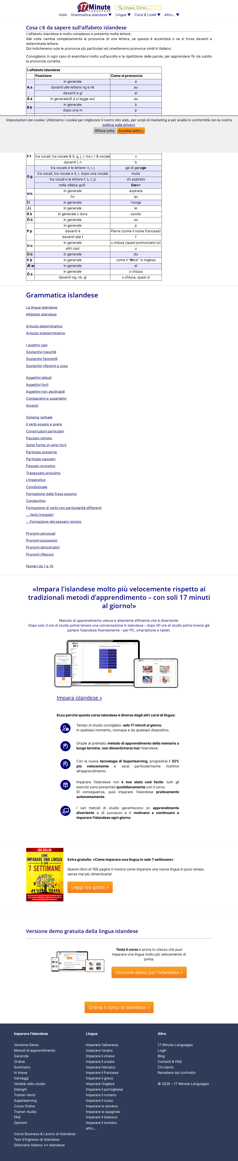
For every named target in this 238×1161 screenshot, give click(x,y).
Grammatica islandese (89, 15)
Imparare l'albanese (102, 1045)
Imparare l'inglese (100, 1084)
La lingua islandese (41, 307)
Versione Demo (26, 1045)
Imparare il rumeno (101, 1095)
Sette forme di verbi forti (46, 445)
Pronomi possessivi (41, 540)
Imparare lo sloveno (102, 1106)
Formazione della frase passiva (51, 494)
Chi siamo (166, 1067)
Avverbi (32, 405)
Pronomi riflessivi (40, 554)
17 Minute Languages (175, 1045)
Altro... (169, 15)
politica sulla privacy (118, 125)
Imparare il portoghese (104, 1089)
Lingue (120, 15)
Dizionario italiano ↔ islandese (39, 1145)
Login (162, 1050)
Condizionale (36, 487)
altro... (91, 1128)
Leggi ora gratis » (90, 887)
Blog (161, 1056)
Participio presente (41, 452)
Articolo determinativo (44, 326)
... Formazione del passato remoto (53, 521)
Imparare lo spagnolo (103, 1112)
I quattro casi (36, 345)
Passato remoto (39, 438)
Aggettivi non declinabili (45, 391)
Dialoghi (20, 1089)
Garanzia (21, 1056)
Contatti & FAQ (170, 1061)
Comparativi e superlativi (46, 398)
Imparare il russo (99, 1100)
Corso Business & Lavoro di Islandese (44, 1134)
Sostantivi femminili (41, 359)
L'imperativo (36, 480)
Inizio (63, 15)
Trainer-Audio (25, 1112)
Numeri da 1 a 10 (39, 566)
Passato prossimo (40, 466)
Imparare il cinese (100, 1056)
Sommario (22, 1067)
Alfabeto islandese (41, 314)
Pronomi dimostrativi (43, 547)
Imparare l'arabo (99, 1050)
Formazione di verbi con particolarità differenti (64, 508)
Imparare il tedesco (101, 1117)
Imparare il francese (102, 1072)
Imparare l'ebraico (100, 1067)
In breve (20, 1072)
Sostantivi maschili (41, 352)
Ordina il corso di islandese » (119, 1007)
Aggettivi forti (37, 385)
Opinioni (20, 1123)
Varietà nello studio (29, 1084)
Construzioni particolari (45, 431)
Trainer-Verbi (24, 1095)
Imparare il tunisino (101, 1123)
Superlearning (25, 1100)
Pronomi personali (40, 533)
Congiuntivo (36, 501)
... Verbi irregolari (40, 515)
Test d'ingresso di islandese (37, 1139)
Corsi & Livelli (145, 15)
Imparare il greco (99, 1078)
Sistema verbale (39, 417)
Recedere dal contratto (177, 1072)
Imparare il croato (100, 1061)
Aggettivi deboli (39, 378)
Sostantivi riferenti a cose (47, 366)
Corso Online (24, 1106)
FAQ (17, 1117)
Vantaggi (21, 1078)
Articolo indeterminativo (45, 333)
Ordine (19, 1061)
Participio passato (40, 459)
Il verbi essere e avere (44, 424)
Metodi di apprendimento (34, 1050)
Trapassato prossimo (43, 473)
